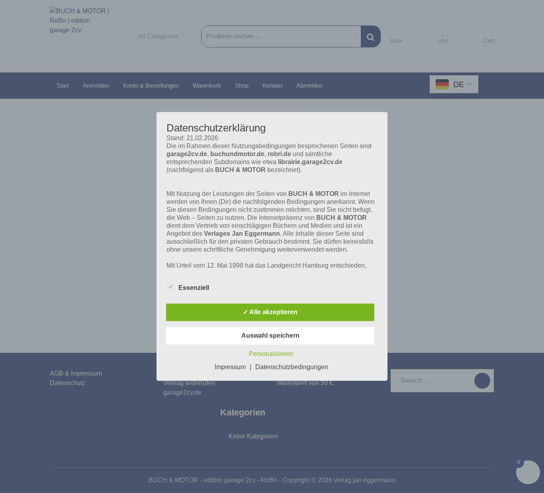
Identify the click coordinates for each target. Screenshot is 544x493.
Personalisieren (271, 354)
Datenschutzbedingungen (291, 367)
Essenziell (193, 288)
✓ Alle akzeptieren (270, 312)
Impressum (230, 367)
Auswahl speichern (270, 336)
